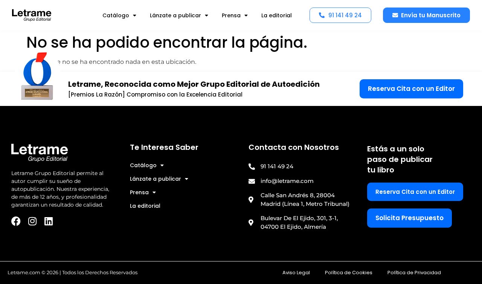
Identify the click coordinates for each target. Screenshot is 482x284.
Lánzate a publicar (175, 15)
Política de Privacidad (414, 272)
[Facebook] (16, 221)
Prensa (231, 15)
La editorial (276, 15)
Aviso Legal (296, 272)
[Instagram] (32, 221)
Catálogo (115, 15)
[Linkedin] (48, 221)
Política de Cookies (348, 272)
